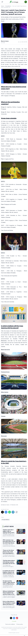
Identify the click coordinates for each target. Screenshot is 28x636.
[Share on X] (2, 512)
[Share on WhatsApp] (9, 512)
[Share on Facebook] (6, 512)
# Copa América (5, 519)
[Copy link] (16, 512)
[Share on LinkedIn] (13, 512)
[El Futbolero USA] (14, 2)
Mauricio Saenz (5, 41)
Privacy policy (20, 624)
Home (2, 6)
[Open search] (25, 2)
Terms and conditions (10, 624)
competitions (8, 6)
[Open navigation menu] (2, 2)
